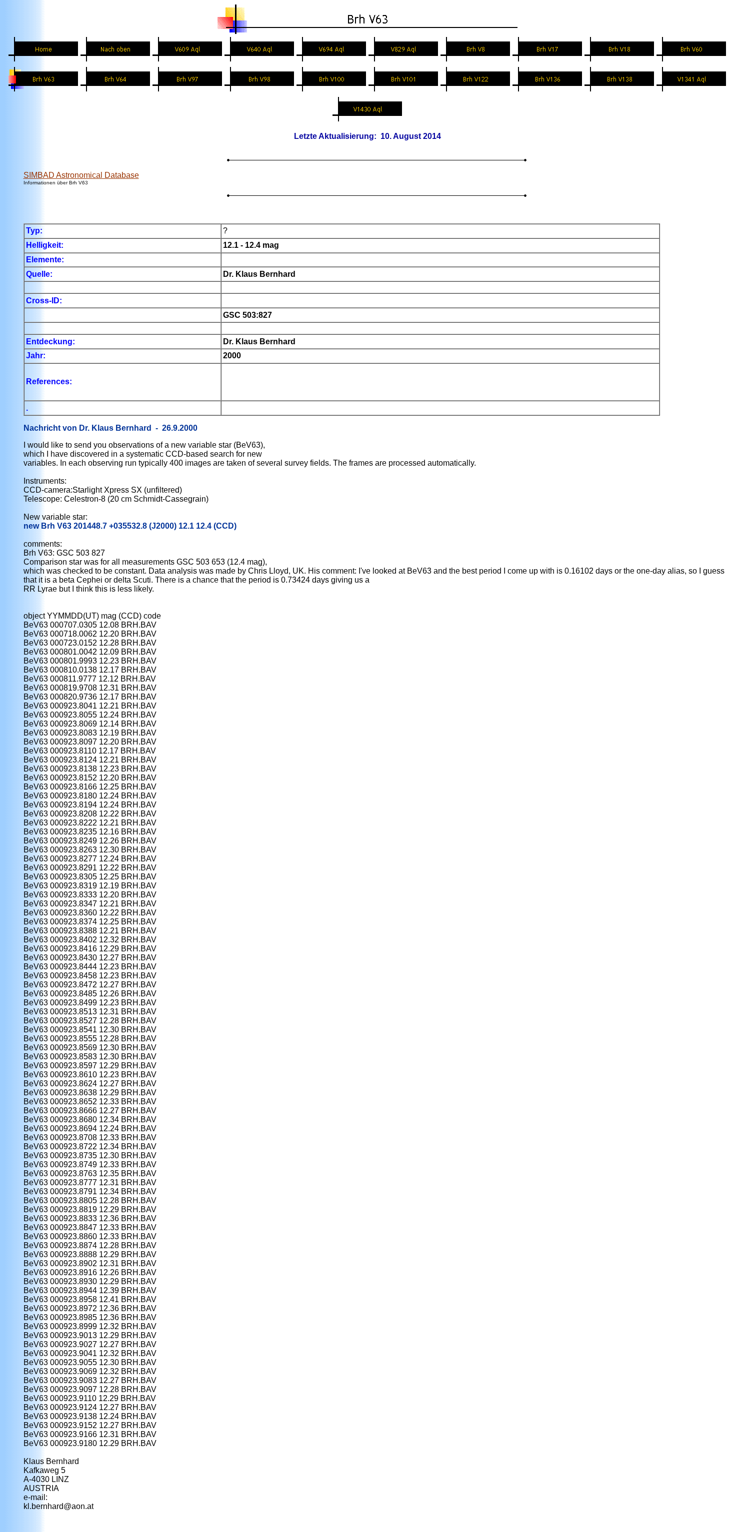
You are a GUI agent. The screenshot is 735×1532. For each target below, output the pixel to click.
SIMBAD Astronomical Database (81, 175)
